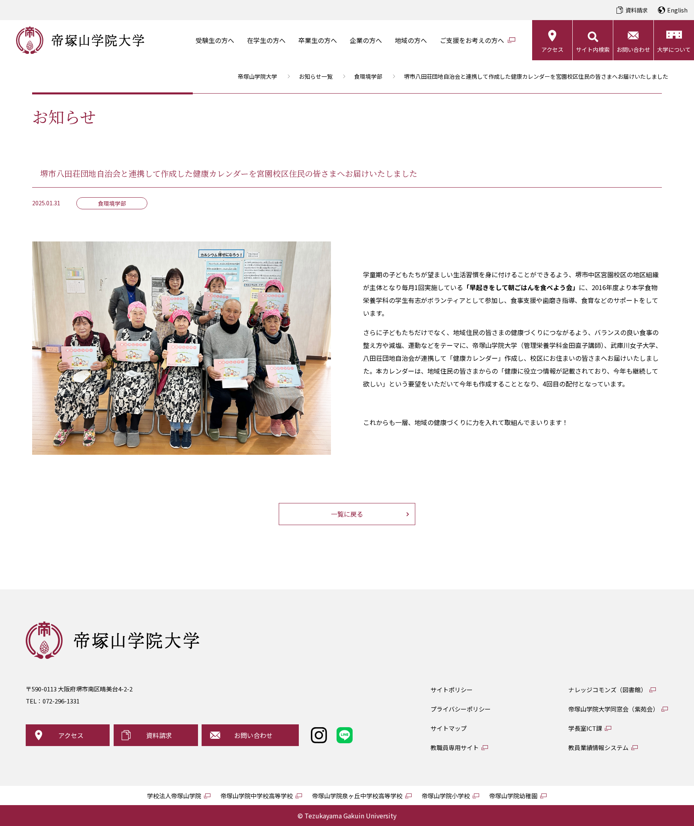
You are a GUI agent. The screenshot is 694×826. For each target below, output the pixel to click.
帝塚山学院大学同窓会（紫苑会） (613, 709)
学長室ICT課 (585, 728)
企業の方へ (366, 40)
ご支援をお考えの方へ (472, 40)
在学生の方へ (266, 40)
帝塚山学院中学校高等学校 (256, 795)
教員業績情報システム (598, 747)
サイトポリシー (452, 689)
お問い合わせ (633, 49)
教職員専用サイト (455, 747)
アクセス (552, 49)
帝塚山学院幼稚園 (513, 795)
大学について (674, 49)
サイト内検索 (593, 49)
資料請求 (636, 10)
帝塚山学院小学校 (446, 795)
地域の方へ (411, 40)
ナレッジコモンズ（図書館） (607, 689)
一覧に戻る (347, 514)
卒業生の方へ (317, 40)
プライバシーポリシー (461, 709)
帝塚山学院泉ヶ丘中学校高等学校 (357, 795)
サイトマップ (449, 728)
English (677, 10)
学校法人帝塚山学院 (174, 795)
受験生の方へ (215, 40)
